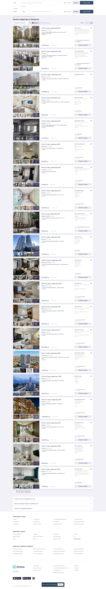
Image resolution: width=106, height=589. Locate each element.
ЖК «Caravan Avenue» (80, 213)
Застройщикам (57, 570)
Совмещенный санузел (79, 521)
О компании (36, 565)
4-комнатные (36, 521)
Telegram (76, 565)
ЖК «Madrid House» (79, 74)
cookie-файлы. (53, 584)
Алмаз (14, 538)
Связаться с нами (37, 568)
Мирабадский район (17, 553)
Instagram (76, 568)
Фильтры (76, 11)
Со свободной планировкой (59, 519)
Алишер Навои (16, 536)
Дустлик (76, 534)
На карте (36, 22)
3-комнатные (36, 519)
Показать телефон (83, 45)
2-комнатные (16, 524)
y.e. (87, 22)
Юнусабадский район (58, 553)
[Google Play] (27, 578)
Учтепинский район (37, 553)
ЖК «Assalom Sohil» (79, 51)
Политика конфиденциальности (61, 568)
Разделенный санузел (79, 524)
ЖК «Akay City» (78, 260)
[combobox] (47, 11)
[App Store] (17, 578)
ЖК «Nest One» (78, 236)
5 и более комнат (37, 524)
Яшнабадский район (78, 553)
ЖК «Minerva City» (79, 167)
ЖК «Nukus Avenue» (79, 190)
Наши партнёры (37, 570)
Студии (14, 519)
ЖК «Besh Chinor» (79, 469)
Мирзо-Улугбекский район (39, 549)
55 (26, 491)
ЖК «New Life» (78, 283)
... (24, 491)
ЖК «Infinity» (78, 28)
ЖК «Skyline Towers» (79, 120)
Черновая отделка (57, 524)
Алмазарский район (17, 549)
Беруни (35, 538)
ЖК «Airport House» (79, 329)
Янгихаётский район (78, 551)
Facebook (76, 570)
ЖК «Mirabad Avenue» (80, 399)
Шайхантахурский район (59, 551)
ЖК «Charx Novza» (79, 97)
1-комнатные (16, 521)
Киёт (75, 536)
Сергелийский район (38, 551)
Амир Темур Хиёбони (38, 536)
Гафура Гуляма (56, 538)
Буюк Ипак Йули (57, 536)
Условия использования (59, 565)
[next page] (29, 491)
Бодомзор (55, 534)
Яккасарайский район (79, 549)
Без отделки (56, 521)
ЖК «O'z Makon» (78, 445)
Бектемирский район (18, 551)
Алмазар (35, 534)
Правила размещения (59, 572)
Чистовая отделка (78, 519)
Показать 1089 (86, 11)
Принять (60, 584)
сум (91, 22)
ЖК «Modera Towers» (80, 353)
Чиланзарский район (58, 549)
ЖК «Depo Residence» (80, 144)
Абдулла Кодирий (17, 534)
